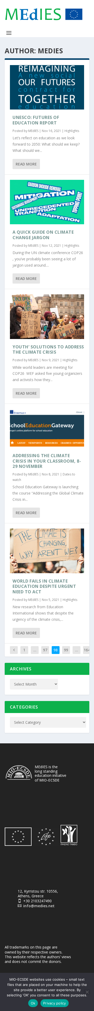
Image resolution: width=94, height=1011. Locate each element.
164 (87, 649)
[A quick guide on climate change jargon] (47, 202)
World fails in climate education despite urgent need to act (44, 586)
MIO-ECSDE (49, 780)
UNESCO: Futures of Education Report (36, 120)
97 (45, 649)
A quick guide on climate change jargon (43, 234)
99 (66, 649)
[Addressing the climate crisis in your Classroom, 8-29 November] (47, 428)
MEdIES (33, 131)
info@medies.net (39, 905)
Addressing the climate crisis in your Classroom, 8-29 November (47, 461)
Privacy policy (54, 1003)
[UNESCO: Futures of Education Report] (47, 87)
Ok (33, 1003)
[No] (87, 992)
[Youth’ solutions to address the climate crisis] (47, 316)
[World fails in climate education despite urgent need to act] (47, 551)
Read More (26, 164)
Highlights (71, 131)
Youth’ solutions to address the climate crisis (48, 349)
